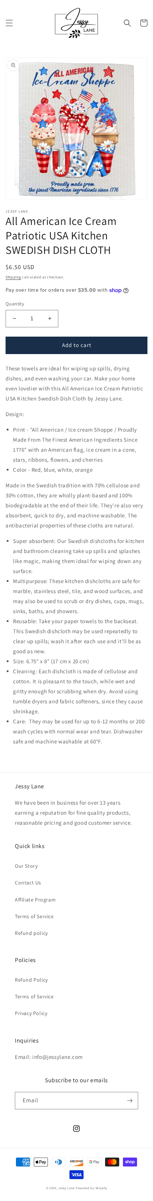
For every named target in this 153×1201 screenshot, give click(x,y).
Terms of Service (34, 916)
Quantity (15, 304)
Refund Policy (31, 979)
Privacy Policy (31, 1013)
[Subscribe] (129, 1100)
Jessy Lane (66, 1188)
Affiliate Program (35, 899)
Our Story (26, 866)
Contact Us (28, 882)
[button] (9, 23)
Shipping (13, 277)
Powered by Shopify (91, 1188)
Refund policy (31, 933)
